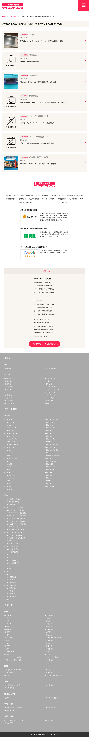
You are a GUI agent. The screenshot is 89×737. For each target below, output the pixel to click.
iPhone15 (49, 436)
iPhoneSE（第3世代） (12, 444)
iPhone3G (8, 489)
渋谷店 (7, 618)
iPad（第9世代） (10, 580)
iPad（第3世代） (10, 596)
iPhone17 (8, 425)
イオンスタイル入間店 (53, 638)
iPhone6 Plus (9, 478)
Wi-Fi (47, 403)
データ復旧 (50, 384)
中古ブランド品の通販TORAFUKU (44, 314)
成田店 (48, 654)
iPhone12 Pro (9, 453)
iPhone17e (8, 419)
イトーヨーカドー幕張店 (13, 657)
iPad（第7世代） (10, 585)
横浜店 (7, 646)
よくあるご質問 (19, 195)
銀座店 (48, 621)
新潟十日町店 (50, 708)
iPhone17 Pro (9, 422)
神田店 (7, 626)
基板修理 (8, 384)
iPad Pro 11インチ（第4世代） (15, 529)
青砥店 (7, 632)
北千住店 (49, 626)
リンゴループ (9, 401)
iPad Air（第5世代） (12, 546)
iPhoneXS (8, 464)
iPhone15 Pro (50, 433)
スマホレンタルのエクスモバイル (43, 326)
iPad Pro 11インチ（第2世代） (15, 535)
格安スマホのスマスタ (40, 336)
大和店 (7, 649)
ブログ (37, 195)
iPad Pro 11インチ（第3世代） (15, 532)
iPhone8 (8, 469)
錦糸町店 (8, 629)
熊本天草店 (50, 720)
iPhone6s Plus (10, 475)
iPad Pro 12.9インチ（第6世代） (16, 513)
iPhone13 (8, 450)
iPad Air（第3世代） (12, 552)
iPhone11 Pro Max (11, 458)
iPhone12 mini (51, 453)
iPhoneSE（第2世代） (53, 456)
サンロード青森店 (52, 698)
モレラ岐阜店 (9, 688)
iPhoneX (8, 467)
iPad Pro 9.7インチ (11, 543)
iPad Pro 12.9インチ (12, 527)
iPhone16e (49, 425)
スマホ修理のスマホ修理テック (43, 285)
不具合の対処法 (34, 199)
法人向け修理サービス (76, 199)
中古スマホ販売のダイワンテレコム (44, 304)
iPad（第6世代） (10, 588)
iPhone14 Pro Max (11, 439)
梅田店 (48, 670)
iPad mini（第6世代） (12, 560)
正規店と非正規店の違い (25, 202)
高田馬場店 (50, 615)
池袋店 (48, 618)
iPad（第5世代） (10, 591)
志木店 (48, 643)
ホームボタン (50, 392)
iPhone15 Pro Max (11, 433)
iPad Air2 (8, 555)
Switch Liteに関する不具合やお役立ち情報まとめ (37, 17)
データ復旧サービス (65, 202)
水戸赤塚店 (50, 660)
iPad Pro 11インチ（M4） (13, 499)
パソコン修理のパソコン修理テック (44, 289)
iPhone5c (49, 481)
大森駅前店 (50, 629)
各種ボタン (9, 395)
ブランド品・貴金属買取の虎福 (43, 311)
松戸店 (7, 654)
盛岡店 (7, 698)
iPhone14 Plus (10, 442)
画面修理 (8, 368)
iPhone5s (8, 481)
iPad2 (7, 599)
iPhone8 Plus (50, 467)
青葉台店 (49, 646)
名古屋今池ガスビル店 (12, 685)
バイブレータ (50, 395)
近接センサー (9, 398)
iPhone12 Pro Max (52, 450)
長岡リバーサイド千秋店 (13, 708)
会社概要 (45, 195)
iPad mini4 (8, 566)
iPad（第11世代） (11, 504)
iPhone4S (49, 483)
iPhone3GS (50, 486)
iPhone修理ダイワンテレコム (42, 282)
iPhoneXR (49, 464)
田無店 (7, 635)
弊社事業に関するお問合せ (44, 344)
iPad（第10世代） (11, 577)
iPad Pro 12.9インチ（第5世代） (16, 516)
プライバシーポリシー (57, 195)
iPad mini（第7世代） (12, 502)
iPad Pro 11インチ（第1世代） (15, 538)
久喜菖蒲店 (50, 640)
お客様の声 (29, 195)
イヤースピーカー (52, 398)
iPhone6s (49, 475)
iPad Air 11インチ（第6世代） (15, 510)
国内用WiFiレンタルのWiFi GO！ (43, 332)
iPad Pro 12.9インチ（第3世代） (16, 521)
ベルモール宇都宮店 (53, 657)
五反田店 (8, 624)
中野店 (7, 621)
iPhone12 (8, 456)
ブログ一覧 (13, 17)
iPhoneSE (49, 472)
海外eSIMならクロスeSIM (41, 322)
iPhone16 (49, 430)
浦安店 (48, 651)
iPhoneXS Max (51, 461)
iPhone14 (49, 442)
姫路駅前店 (50, 673)
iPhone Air (49, 422)
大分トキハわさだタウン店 (14, 720)
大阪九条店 (9, 673)
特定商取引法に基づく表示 (75, 195)
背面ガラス (9, 381)
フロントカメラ (51, 387)
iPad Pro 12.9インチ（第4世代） (16, 518)
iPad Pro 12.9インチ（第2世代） (16, 524)
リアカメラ (9, 389)
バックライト (9, 403)
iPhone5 (8, 483)
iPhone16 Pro (50, 428)
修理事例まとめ (11, 199)
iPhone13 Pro (9, 447)
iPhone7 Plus (50, 469)
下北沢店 (49, 624)
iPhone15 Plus (10, 436)
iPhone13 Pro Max (52, 444)
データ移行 (9, 387)
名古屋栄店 (50, 685)
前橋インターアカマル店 (13, 660)
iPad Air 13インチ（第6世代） (15, 507)
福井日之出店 (9, 710)
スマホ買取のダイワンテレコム (43, 307)
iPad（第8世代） (10, 582)
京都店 (7, 675)
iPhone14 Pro (50, 439)
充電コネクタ (50, 401)
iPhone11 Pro (50, 458)
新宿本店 (8, 615)
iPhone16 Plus (10, 430)
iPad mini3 (8, 568)
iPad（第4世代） (10, 594)
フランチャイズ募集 (48, 199)
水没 (47, 381)
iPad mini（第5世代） (12, 563)
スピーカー (9, 392)
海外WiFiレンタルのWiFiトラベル (43, 329)
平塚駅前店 (50, 649)
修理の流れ (22, 199)
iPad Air (7, 557)
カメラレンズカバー (53, 389)
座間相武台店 (9, 651)
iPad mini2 (8, 571)
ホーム (4, 17)
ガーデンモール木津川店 (13, 670)
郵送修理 (8, 195)
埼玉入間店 (9, 638)
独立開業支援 (62, 199)
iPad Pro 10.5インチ (12, 541)
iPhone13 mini (51, 447)
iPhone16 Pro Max (11, 428)
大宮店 (7, 643)
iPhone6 (48, 478)
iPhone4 (8, 486)
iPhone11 (8, 461)
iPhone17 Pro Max (52, 419)
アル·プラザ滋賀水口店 (54, 675)
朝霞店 (7, 640)
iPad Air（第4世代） (12, 549)
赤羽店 (48, 632)
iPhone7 (8, 472)
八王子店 (49, 635)
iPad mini (8, 574)
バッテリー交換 (51, 368)
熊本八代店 (9, 723)
